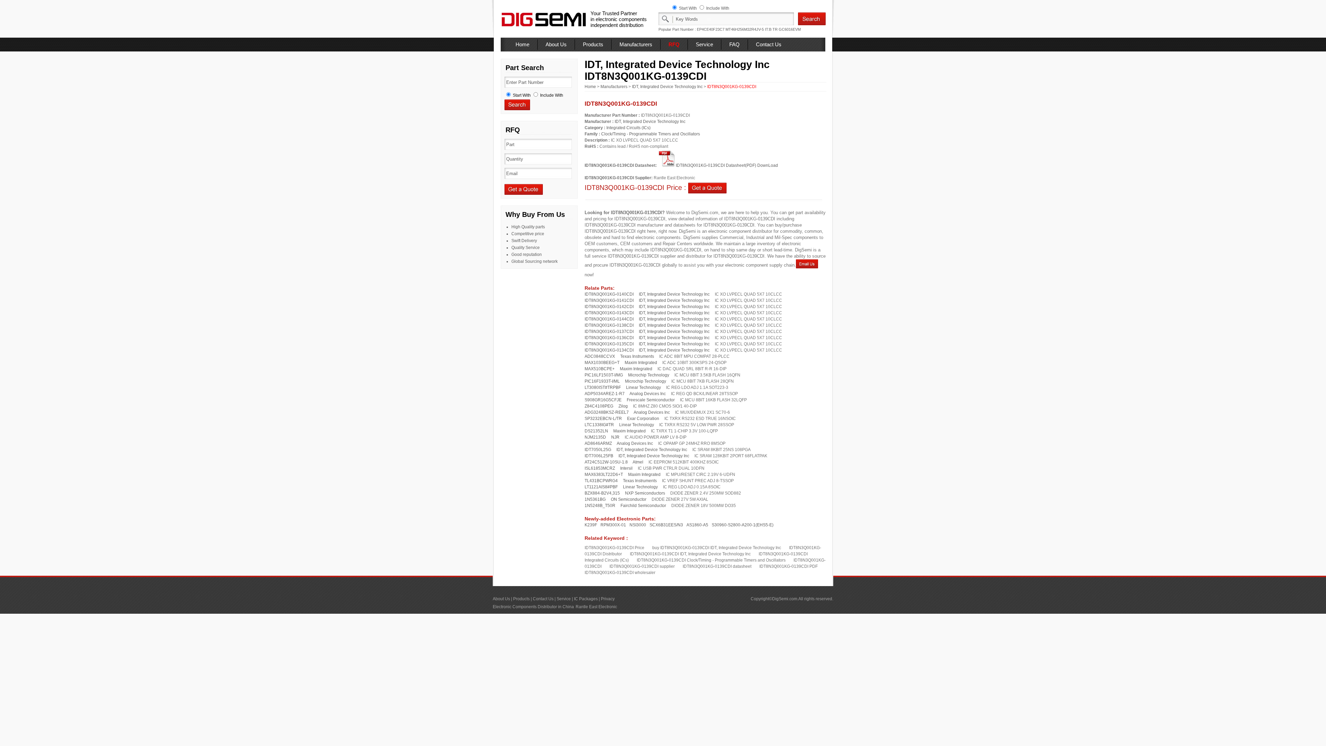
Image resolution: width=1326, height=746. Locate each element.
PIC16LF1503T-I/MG (604, 375)
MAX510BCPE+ (600, 368)
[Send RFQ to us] (707, 187)
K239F (591, 525)
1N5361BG (595, 499)
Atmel (638, 462)
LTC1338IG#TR (599, 424)
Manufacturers (635, 44)
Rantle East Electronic (596, 606)
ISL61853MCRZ (600, 468)
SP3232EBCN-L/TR (603, 418)
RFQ (674, 44)
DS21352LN (596, 431)
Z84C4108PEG (599, 406)
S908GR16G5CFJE (603, 400)
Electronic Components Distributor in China (533, 606)
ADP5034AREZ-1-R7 (605, 393)
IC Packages (586, 598)
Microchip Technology (648, 375)
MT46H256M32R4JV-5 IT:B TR (752, 29)
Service (704, 44)
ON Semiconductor (628, 499)
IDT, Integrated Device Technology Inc (667, 86)
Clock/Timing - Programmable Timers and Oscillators (650, 134)
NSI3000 (638, 525)
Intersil (626, 468)
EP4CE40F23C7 (710, 29)
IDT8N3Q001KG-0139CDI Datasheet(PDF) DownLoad (727, 165)
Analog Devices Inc (648, 393)
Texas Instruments (637, 356)
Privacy (608, 598)
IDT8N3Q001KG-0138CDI (609, 325)
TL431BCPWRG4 (601, 480)
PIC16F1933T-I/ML (602, 381)
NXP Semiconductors (645, 493)
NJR (615, 437)
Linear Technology (643, 387)
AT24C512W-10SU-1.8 (606, 462)
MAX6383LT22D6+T (604, 474)
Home (522, 44)
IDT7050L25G (598, 449)
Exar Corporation (643, 418)
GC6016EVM (790, 29)
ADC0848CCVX (600, 356)
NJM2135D (595, 437)
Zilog (623, 406)
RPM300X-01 (613, 525)
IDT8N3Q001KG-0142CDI (609, 306)
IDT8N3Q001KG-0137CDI (609, 331)
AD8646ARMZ (598, 443)
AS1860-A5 (697, 525)
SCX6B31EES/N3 (666, 525)
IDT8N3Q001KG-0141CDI (609, 300)
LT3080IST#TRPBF (603, 387)
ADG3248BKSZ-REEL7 (607, 412)
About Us (556, 44)
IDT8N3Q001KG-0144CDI (609, 319)
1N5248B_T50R (600, 505)
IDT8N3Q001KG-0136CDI (609, 337)
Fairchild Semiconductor (643, 505)
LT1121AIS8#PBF (601, 487)
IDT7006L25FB (599, 455)
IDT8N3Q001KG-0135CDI (609, 344)
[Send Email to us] (807, 265)
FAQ (734, 44)
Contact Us (768, 44)
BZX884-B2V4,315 (602, 493)
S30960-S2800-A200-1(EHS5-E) (743, 525)
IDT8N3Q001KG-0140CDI (609, 294)
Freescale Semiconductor (651, 400)
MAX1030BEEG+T (602, 362)
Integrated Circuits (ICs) (628, 127)
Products (593, 44)
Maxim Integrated (641, 362)
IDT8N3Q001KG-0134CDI (609, 350)
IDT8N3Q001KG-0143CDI (609, 312)
